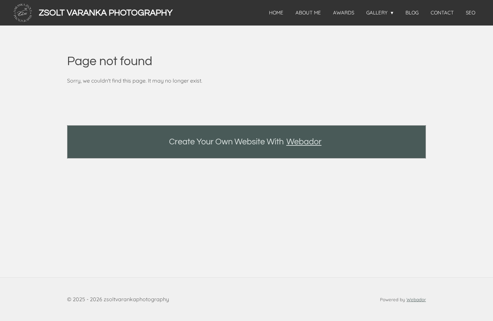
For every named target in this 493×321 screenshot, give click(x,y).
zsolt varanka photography (106, 12)
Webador (304, 141)
